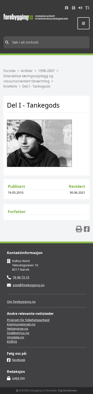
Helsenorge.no (17, 329)
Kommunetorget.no (21, 324)
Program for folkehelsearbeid (28, 320)
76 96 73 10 (21, 277)
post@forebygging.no (28, 285)
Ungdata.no (15, 337)
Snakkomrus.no (18, 333)
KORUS (12, 341)
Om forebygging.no (21, 302)
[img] (79, 229)
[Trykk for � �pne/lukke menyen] (83, 23)
